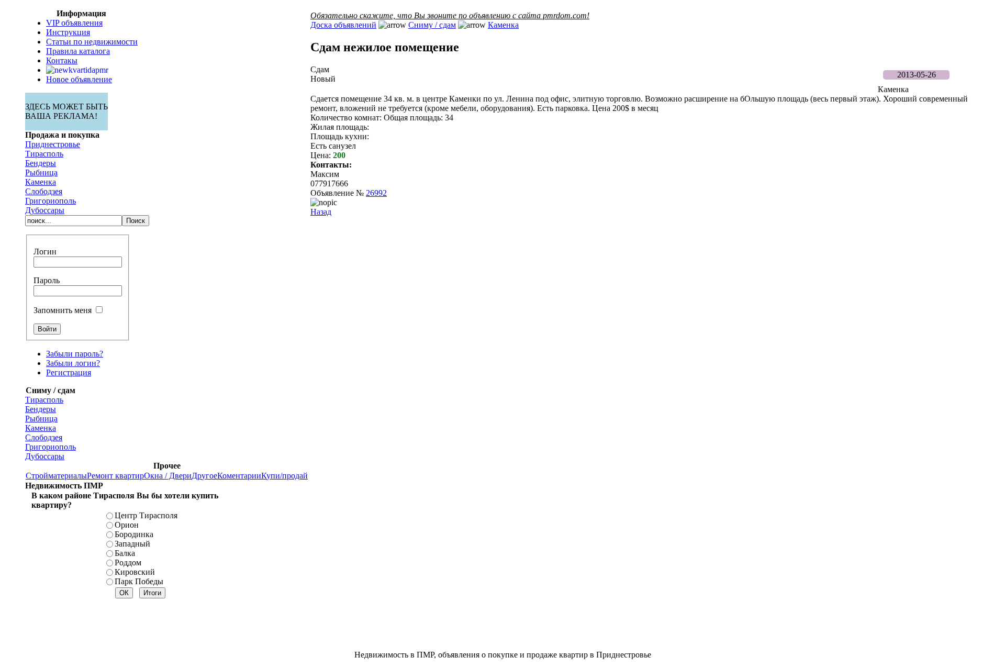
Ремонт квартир (115, 475)
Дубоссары (44, 210)
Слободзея (43, 191)
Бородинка (134, 534)
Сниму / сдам (432, 24)
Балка (125, 553)
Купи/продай (284, 475)
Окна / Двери (168, 475)
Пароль (47, 280)
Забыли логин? (73, 363)
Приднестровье (52, 144)
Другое (204, 475)
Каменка (40, 181)
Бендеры (40, 163)
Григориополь (50, 200)
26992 (376, 192)
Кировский (135, 571)
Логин (45, 251)
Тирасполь (44, 153)
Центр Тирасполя (146, 515)
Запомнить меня (63, 310)
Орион (127, 524)
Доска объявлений (343, 24)
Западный (132, 543)
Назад (320, 211)
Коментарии (239, 475)
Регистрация (68, 372)
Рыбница (41, 172)
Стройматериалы (56, 475)
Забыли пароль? (74, 353)
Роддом (128, 562)
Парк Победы (139, 581)
